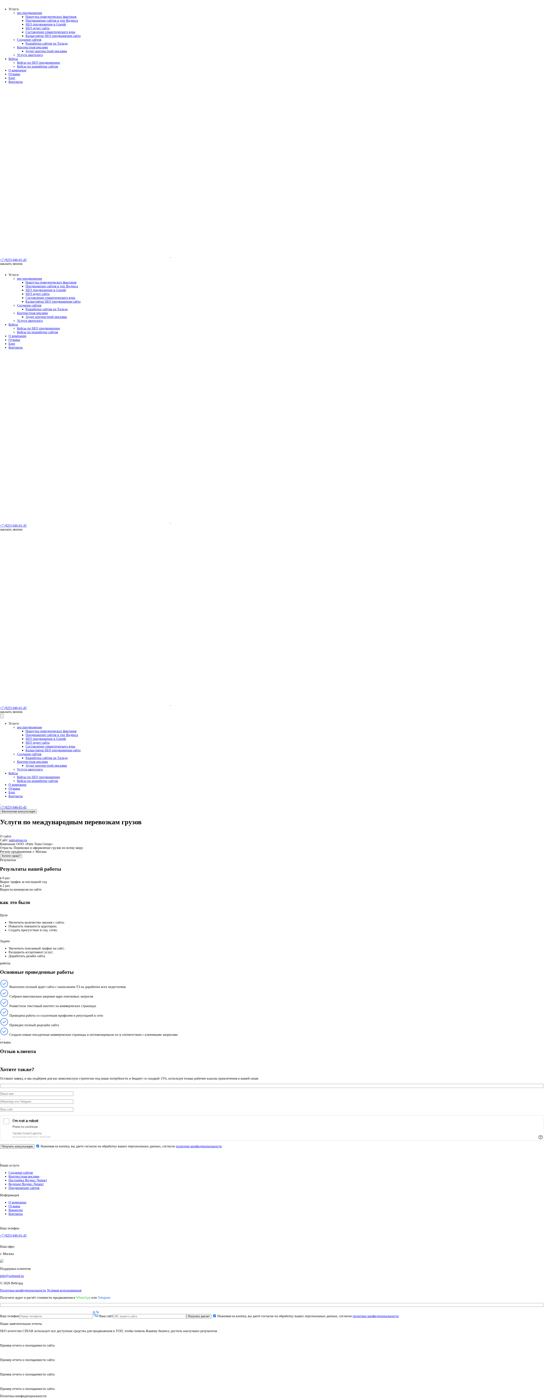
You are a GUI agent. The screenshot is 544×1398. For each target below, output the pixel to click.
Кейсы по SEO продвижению (38, 62)
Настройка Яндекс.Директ (27, 1180)
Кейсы (13, 59)
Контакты (15, 82)
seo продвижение (29, 13)
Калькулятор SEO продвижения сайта (53, 36)
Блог (11, 78)
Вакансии (15, 1210)
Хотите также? (11, 855)
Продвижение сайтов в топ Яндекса (52, 20)
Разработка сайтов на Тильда (47, 43)
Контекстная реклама (32, 47)
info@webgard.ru (12, 1276)
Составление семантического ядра (50, 32)
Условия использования (64, 1290)
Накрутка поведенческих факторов (51, 16)
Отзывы (14, 74)
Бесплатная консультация (18, 811)
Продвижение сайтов (24, 1188)
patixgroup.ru (18, 840)
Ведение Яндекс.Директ (26, 1184)
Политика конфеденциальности (23, 1290)
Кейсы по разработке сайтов (37, 66)
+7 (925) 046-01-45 (13, 260)
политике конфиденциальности (199, 1146)
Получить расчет (199, 1316)
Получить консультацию (17, 1146)
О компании (17, 70)
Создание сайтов (29, 39)
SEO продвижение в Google (46, 24)
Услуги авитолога (30, 55)
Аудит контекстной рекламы (46, 51)
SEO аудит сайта (38, 28)
